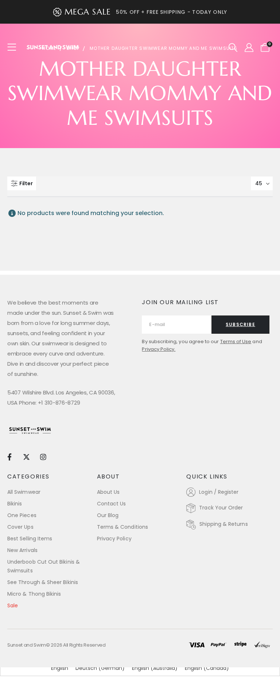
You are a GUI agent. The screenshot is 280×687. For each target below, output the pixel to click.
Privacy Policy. (158, 349)
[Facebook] (9, 456)
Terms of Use (236, 341)
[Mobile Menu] (14, 47)
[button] (233, 47)
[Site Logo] (53, 47)
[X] (26, 456)
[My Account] (249, 47)
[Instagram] (43, 456)
